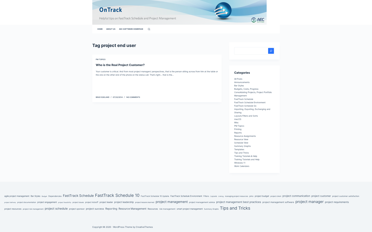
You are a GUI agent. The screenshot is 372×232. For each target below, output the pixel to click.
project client (275, 196)
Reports (238, 132)
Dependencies (55, 196)
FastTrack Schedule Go (245, 106)
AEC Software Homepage (131, 29)
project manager (309, 201)
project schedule (56, 208)
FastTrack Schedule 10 (117, 195)
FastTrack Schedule (243, 99)
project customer (321, 195)
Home (100, 29)
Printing (238, 129)
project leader (106, 202)
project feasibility (64, 202)
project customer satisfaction (345, 196)
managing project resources (236, 196)
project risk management (33, 209)
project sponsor (77, 209)
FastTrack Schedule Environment (249, 102)
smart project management (190, 209)
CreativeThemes (144, 227)
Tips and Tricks (241, 152)
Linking (221, 196)
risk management (167, 209)
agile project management (16, 196)
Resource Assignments (245, 136)
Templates (239, 149)
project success (95, 208)
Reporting (111, 208)
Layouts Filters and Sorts (246, 116)
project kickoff (91, 202)
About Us (110, 29)
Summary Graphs (242, 146)
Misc (236, 122)
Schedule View (241, 142)
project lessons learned (144, 202)
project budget (262, 196)
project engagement (47, 202)
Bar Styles (239, 85)
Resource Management (132, 208)
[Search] (149, 29)
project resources (13, 209)
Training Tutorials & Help (245, 156)
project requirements (337, 202)
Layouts (213, 196)
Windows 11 (239, 162)
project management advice (202, 202)
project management (172, 202)
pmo (251, 196)
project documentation (26, 202)
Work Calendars (241, 166)
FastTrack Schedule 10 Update (155, 196)
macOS (237, 119)
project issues (78, 202)
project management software (278, 202)
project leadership (124, 202)
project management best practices (238, 202)
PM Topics (100, 59)
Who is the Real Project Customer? (120, 65)
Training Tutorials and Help (247, 159)
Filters (206, 196)
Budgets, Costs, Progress (246, 89)
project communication (296, 195)
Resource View (241, 139)
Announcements (242, 82)
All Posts (238, 79)
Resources (153, 209)
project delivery (10, 202)
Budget (44, 196)
